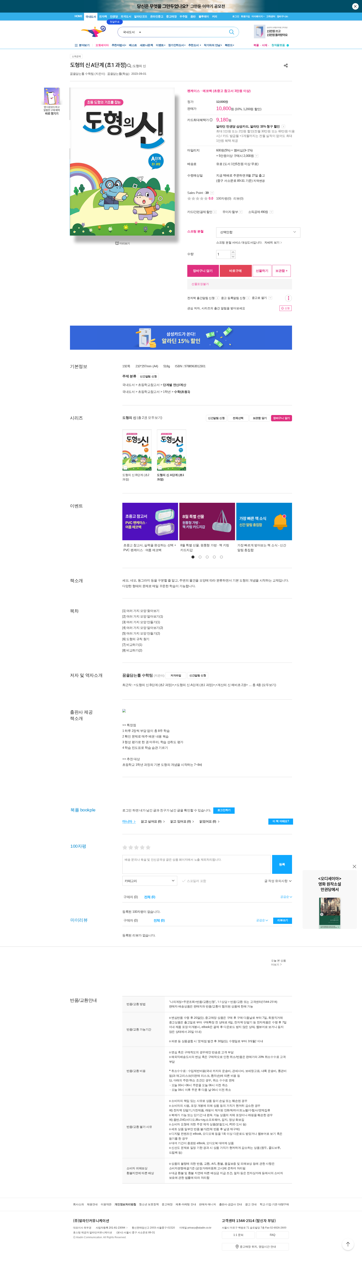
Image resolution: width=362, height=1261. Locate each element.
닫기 (355, 6)
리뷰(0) (238, 198)
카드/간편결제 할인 (199, 212)
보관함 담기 (260, 418)
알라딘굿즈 (140, 16)
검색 (232, 32)
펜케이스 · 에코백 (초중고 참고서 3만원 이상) (219, 91)
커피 (214, 16)
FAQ (272, 1235)
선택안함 (226, 232)
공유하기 (285, 65)
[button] (192, 557)
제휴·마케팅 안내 (186, 1204)
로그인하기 (224, 810)
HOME (78, 16)
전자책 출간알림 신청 (201, 298)
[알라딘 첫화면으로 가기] (95, 32)
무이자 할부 (230, 212)
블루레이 (204, 16)
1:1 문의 (238, 1235)
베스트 (133, 45)
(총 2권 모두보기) (149, 417)
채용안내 (92, 1204)
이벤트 (160, 45)
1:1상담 (222, 1002)
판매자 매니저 (207, 1204)
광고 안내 (251, 1204)
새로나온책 (146, 45)
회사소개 (78, 1204)
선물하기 (262, 270)
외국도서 (126, 16)
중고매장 (171, 16)
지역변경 (259, 180)
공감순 (261, 920)
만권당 (114, 16)
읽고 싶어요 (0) (151, 821)
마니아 (127, 821)
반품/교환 (236, 1002)
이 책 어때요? (281, 821)
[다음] (162, 162)
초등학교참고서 (149, 385)
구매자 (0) (130, 897)
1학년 (167, 391)
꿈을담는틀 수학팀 (82, 73)
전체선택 (238, 418)
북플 (256, 45)
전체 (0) (149, 897)
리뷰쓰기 (282, 920)
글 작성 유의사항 (276, 881)
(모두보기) (269, 685)
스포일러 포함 (197, 881)
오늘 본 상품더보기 (278, 962)
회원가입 (245, 16)
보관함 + (281, 270)
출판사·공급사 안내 (230, 1204)
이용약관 (106, 1204)
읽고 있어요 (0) (181, 821)
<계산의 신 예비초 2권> (232, 685)
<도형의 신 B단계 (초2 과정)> (154, 685)
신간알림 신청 (148, 376)
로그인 (235, 16)
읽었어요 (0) (208, 821)
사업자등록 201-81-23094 (110, 1227)
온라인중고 (156, 16)
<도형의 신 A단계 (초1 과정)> (195, 685)
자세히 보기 (271, 242)
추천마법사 (118, 45)
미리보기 (125, 243)
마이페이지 (257, 16)
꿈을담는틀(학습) (118, 73)
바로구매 (235, 270)
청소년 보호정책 (149, 1204)
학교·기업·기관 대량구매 (274, 1204)
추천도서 (194, 45)
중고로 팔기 (260, 297)
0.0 (211, 198)
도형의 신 (139, 66)
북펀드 (229, 45)
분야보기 (84, 45)
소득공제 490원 (258, 212)
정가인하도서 (176, 45)
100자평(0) (223, 198)
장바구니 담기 (203, 270)
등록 (282, 864)
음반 (193, 16)
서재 (264, 45)
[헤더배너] (271, 31)
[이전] (83, 162)
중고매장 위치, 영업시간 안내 (258, 1246)
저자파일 (176, 675)
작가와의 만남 (212, 45)
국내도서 (90, 16)
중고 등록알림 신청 (233, 298)
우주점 (183, 16)
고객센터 (270, 16)
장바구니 (282, 16)
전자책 (103, 16)
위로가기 (348, 1245)
